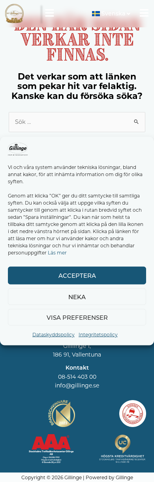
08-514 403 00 (77, 376)
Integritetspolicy (98, 334)
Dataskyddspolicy (53, 334)
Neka (77, 297)
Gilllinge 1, (77, 345)
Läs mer (57, 252)
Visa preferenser (77, 317)
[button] (49, 13)
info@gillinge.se (77, 385)
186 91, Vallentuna (77, 354)
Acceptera (77, 275)
